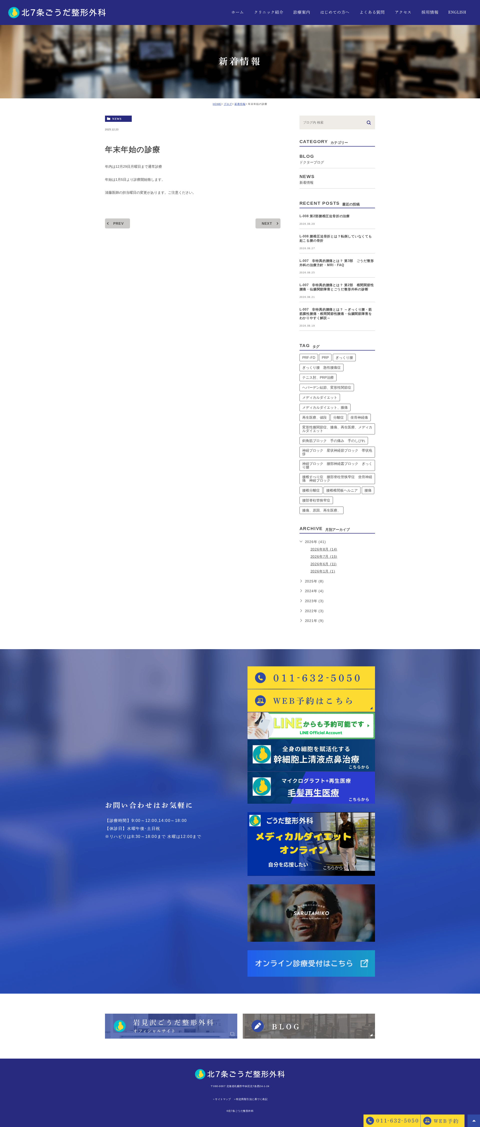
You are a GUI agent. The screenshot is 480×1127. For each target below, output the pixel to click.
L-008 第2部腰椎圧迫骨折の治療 (325, 216)
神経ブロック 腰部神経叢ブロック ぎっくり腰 (337, 465)
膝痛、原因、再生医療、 (321, 510)
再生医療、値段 (314, 417)
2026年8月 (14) (324, 549)
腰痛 (368, 490)
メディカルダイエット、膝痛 (325, 407)
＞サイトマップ (221, 1099)
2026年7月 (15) (324, 557)
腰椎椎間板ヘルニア (342, 490)
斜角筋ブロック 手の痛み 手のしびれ (333, 441)
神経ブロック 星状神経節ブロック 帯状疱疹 (337, 452)
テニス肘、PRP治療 (318, 377)
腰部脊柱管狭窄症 (316, 500)
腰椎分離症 (311, 490)
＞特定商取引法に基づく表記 (251, 1099)
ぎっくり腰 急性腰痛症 (321, 368)
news (117, 118)
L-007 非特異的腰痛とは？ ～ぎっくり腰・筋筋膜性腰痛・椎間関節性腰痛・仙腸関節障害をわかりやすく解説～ (336, 314)
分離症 (338, 417)
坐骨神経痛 (359, 417)
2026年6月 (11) (323, 564)
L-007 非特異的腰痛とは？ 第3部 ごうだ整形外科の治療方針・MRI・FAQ (337, 263)
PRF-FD (308, 358)
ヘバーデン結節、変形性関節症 (326, 387)
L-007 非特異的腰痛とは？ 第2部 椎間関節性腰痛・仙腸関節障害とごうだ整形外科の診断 (337, 287)
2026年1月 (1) (322, 571)
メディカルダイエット (319, 397)
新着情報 (240, 104)
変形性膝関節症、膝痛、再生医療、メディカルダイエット (337, 429)
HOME (217, 104)
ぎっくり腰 (344, 358)
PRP (325, 358)
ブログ (228, 104)
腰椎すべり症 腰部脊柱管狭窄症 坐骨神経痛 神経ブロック (337, 478)
